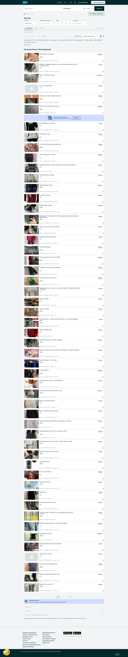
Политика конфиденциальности (31, 644)
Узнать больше (57, 651)
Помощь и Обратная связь (30, 634)
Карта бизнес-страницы (49, 638)
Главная (25, 36)
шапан (55, 602)
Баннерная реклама (28, 646)
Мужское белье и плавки (30, 42)
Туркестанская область (37, 36)
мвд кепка (58, 602)
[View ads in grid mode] (103, 36)
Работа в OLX (46, 642)
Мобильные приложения (29, 632)
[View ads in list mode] (101, 36)
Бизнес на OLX (26, 638)
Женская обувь (54, 40)
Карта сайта (45, 634)
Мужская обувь (98, 40)
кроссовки (37, 602)
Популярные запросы (48, 640)
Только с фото (29, 13)
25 (68, 597)
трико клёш (63, 602)
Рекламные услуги (28, 636)
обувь (47, 602)
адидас (33, 602)
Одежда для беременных (66, 40)
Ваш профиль (84, 2)
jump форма (51, 602)
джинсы (44, 602)
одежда (30, 602)
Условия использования (29, 642)
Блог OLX (25, 640)
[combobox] (44, 8)
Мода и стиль (29, 36)
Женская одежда (29, 40)
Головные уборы (88, 40)
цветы (41, 602)
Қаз (64, 2)
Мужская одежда (78, 40)
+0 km (88, 8)
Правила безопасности (48, 632)
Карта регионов (46, 636)
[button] (75, 2)
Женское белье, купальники (41, 40)
